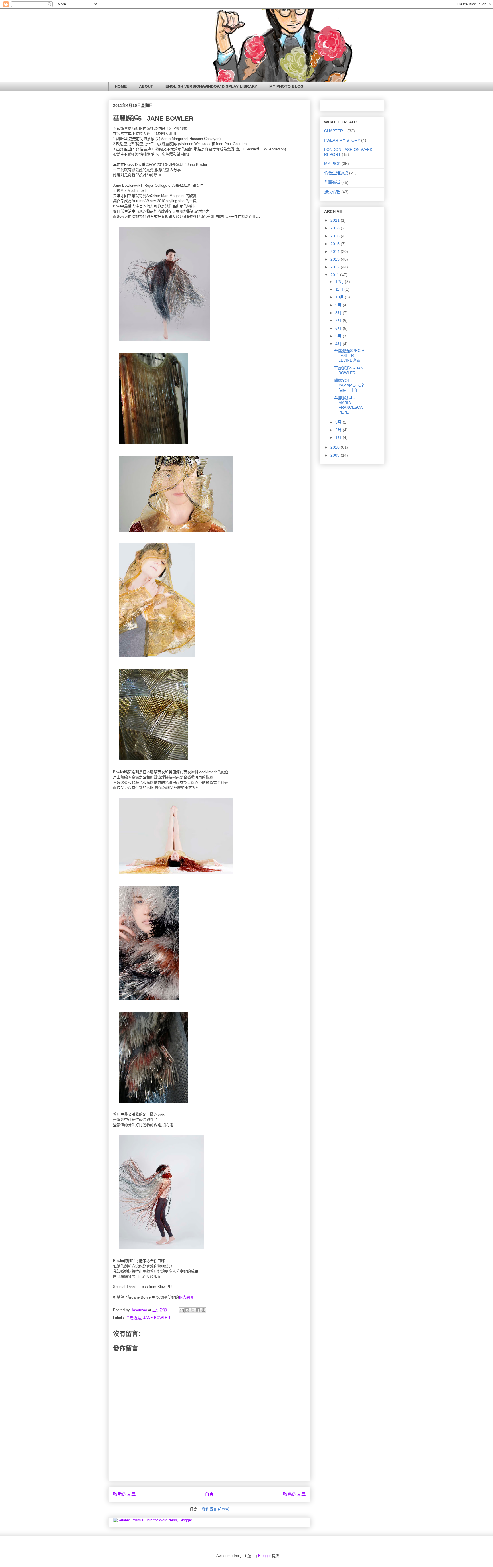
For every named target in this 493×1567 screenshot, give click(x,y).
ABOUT (146, 86)
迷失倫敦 (332, 192)
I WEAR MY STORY (342, 140)
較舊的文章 (294, 1494)
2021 (335, 220)
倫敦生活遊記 (336, 173)
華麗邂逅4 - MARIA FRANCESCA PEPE (348, 405)
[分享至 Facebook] (198, 1310)
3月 (339, 422)
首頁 (209, 1494)
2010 (335, 447)
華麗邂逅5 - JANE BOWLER (350, 370)
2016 (335, 236)
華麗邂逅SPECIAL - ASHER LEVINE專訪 (350, 355)
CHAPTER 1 (335, 131)
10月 (340, 297)
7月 (339, 320)
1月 (339, 437)
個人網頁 (186, 1297)
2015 (335, 243)
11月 (339, 289)
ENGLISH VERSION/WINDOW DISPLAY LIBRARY (211, 86)
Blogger (264, 1556)
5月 (339, 336)
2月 (339, 430)
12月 (340, 281)
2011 (335, 274)
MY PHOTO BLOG (286, 86)
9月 (339, 305)
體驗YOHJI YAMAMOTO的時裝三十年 (349, 385)
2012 (335, 267)
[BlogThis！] (187, 1310)
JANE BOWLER (156, 1318)
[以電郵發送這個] (182, 1310)
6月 (339, 328)
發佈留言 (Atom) (215, 1509)
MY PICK (332, 163)
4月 (339, 343)
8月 (339, 312)
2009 (335, 455)
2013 (335, 259)
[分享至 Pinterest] (203, 1310)
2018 (335, 228)
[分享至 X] (192, 1310)
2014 (335, 251)
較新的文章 (124, 1494)
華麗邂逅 (133, 1318)
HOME (121, 86)
